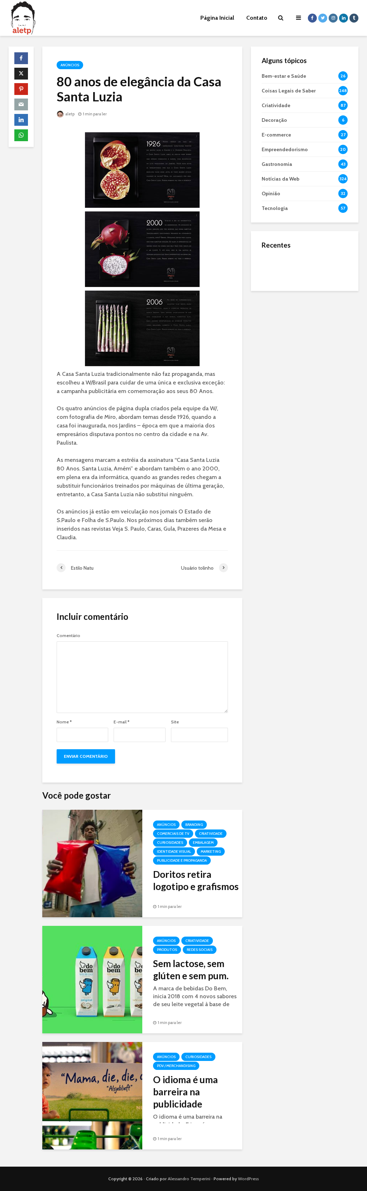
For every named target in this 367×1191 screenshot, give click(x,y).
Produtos (167, 949)
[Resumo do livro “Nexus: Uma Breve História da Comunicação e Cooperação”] (276, 296)
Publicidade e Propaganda (182, 860)
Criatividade (211, 833)
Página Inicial (217, 17)
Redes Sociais (200, 949)
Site (175, 722)
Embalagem (203, 842)
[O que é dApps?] (276, 267)
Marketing (211, 851)
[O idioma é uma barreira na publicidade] (92, 1095)
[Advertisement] (304, 344)
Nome (64, 722)
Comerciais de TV (173, 833)
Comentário (68, 635)
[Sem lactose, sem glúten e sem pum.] (92, 979)
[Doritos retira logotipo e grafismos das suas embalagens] (92, 863)
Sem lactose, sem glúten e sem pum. (191, 969)
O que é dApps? (314, 260)
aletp (70, 113)
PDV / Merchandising (176, 1065)
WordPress (248, 1178)
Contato (256, 17)
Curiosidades (170, 842)
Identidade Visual (174, 851)
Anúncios (70, 65)
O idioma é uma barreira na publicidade (185, 1092)
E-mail (121, 722)
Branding (194, 824)
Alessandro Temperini (189, 1178)
